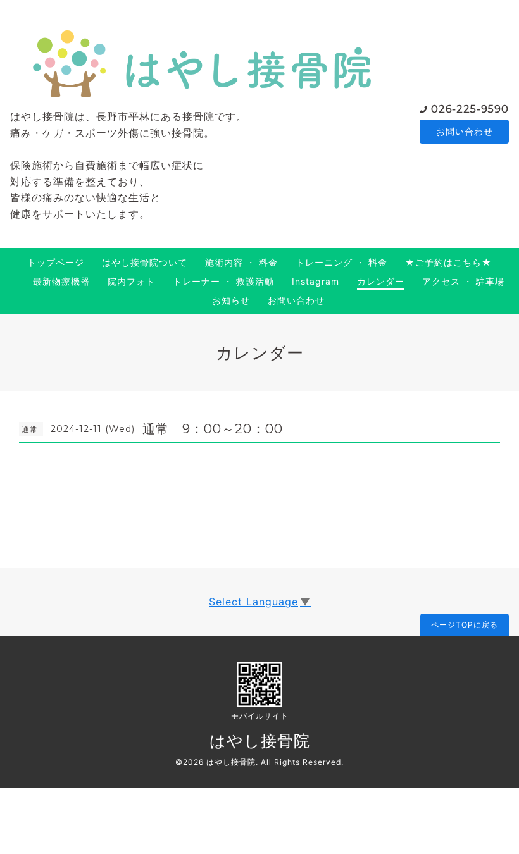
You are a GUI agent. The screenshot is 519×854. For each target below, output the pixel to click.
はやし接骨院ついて (144, 262)
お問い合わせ (464, 131)
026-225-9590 (470, 109)
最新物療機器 (61, 281)
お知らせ (231, 300)
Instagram (315, 281)
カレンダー (380, 281)
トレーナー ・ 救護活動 (223, 281)
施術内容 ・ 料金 (241, 262)
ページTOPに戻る (464, 624)
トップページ (55, 262)
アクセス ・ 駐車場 (463, 281)
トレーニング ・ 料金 (341, 262)
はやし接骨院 (259, 740)
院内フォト (131, 281)
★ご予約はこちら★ (448, 262)
